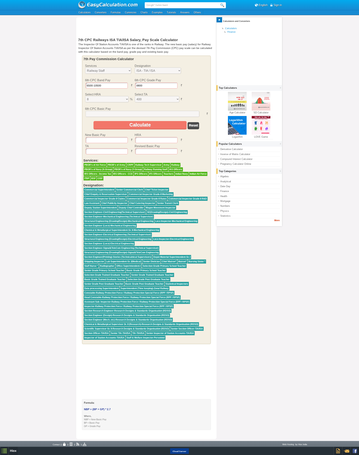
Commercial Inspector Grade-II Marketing (151, 194)
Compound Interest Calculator (236, 159)
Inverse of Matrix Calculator (235, 154)
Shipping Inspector (94, 261)
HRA (138, 135)
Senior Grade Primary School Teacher (104, 270)
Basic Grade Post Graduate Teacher (144, 284)
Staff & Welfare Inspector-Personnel (145, 337)
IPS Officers (141, 174)
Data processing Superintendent (101, 288)
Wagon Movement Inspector (160, 207)
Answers (185, 12)
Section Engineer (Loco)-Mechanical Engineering (110, 225)
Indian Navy (181, 174)
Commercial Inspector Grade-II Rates (147, 198)
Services (91, 65)
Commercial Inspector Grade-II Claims (104, 198)
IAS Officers (175, 169)
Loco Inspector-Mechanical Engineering (176, 221)
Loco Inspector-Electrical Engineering (173, 239)
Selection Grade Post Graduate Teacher (149, 279)
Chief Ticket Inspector (156, 189)
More (277, 220)
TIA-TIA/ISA (138, 333)
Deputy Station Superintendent (100, 207)
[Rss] (78, 444)
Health (223, 196)
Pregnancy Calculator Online (235, 163)
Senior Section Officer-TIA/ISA (187, 328)
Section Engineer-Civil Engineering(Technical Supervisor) (114, 212)
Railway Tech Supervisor (148, 165)
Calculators (85, 12)
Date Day (225, 186)
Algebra (224, 176)
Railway (175, 165)
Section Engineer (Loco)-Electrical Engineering (109, 243)
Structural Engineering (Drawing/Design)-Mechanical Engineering (118, 221)
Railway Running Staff (155, 169)
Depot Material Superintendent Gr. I (171, 257)
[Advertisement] (146, 27)
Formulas (116, 12)
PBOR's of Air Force (95, 165)
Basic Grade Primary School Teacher (146, 270)
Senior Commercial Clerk (129, 189)
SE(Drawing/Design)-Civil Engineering (167, 212)
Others (197, 12)
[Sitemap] (85, 444)
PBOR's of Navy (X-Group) (98, 169)
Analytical (225, 181)
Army (166, 165)
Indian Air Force (198, 174)
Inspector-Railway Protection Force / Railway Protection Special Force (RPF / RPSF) (128, 306)
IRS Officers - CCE (123, 174)
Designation (143, 65)
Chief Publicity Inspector (114, 203)
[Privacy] (64, 444)
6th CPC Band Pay (97, 80)
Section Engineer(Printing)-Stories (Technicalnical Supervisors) (117, 257)
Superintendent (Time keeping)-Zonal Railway (145, 288)
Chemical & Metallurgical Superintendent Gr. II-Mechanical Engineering (121, 230)
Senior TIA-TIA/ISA (120, 333)
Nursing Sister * (196, 261)
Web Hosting (288, 444)
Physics (224, 211)
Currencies (130, 12)
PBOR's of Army (116, 165)
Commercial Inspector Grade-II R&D (187, 198)
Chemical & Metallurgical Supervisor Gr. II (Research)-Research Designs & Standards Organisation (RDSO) (141, 324)
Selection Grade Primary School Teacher (164, 266)
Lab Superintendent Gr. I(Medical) (123, 261)
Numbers (225, 206)
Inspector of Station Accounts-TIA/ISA (104, 337)
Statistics (225, 215)
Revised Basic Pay (147, 146)
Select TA (141, 94)
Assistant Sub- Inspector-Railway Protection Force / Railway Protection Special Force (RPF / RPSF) (136, 302)
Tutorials (171, 12)
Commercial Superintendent (99, 189)
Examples (157, 12)
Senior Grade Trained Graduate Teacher (152, 275)
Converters (101, 12)
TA (87, 146)
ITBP (86, 178)
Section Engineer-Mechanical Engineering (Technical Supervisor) (118, 216)
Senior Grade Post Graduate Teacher (103, 284)
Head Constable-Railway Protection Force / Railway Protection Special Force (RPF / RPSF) (132, 297)
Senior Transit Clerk (167, 203)
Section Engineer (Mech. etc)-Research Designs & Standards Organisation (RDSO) (128, 319)
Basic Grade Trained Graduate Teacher (105, 279)
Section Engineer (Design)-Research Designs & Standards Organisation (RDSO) (126, 315)
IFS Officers (155, 174)
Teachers (169, 174)
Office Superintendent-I (128, 266)
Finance (231, 32)
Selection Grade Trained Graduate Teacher (106, 275)
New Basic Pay (95, 135)
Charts (144, 12)
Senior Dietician (151, 261)
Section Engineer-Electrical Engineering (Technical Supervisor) (117, 234)
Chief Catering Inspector (142, 203)
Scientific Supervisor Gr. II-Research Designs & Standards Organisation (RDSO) (126, 328)
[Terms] (71, 444)
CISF (100, 178)
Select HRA (93, 94)
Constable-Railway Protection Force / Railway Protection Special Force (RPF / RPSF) (129, 293)
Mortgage (225, 201)
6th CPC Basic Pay (98, 108)
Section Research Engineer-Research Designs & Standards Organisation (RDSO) (127, 310)
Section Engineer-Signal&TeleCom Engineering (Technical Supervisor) (121, 248)
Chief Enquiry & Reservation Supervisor (105, 194)
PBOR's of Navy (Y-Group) (128, 169)
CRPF (130, 165)
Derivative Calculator (231, 149)
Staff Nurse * (91, 266)
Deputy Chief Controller (131, 207)
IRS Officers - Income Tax (97, 174)
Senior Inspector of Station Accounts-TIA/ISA (170, 333)
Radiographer (107, 266)
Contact (56, 444)
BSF (93, 178)
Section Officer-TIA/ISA (96, 333)
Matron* (182, 261)
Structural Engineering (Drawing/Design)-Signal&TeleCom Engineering (121, 252)
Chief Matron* (169, 261)
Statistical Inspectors (176, 284)
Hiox (13, 450)
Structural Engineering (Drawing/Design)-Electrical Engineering (117, 239)
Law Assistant (91, 203)
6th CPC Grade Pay (148, 80)
